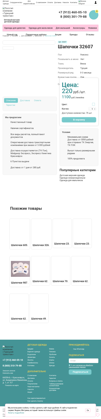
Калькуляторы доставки (54, 389)
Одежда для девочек (15, 28)
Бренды (74, 34)
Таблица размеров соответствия (56, 385)
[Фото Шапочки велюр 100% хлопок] (40, 305)
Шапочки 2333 (83, 243)
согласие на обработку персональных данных (81, 366)
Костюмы (30, 365)
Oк (88, 410)
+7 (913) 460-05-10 (73, 12)
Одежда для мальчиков (41, 28)
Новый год (12, 34)
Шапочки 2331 (63, 243)
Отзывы (90, 34)
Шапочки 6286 (41, 281)
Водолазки (31, 354)
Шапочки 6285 (20, 318)
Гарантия (52, 378)
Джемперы (31, 357)
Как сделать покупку (35, 401)
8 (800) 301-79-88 (73, 17)
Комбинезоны (32, 363)
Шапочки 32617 (42, 245)
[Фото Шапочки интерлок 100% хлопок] (20, 231)
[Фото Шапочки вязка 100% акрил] (41, 231)
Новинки (92, 28)
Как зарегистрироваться (36, 398)
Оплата (50, 2)
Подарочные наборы (36, 34)
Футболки (52, 354)
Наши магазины (33, 387)
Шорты (51, 360)
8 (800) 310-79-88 (12, 365)
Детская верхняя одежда (72, 175)
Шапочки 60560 (20, 245)
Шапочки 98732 (20, 282)
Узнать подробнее (16, 413)
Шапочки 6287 (81, 281)
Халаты (52, 357)
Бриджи (30, 349)
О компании (40, 2)
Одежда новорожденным (72, 178)
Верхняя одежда (33, 352)
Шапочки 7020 (61, 281)
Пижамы (52, 352)
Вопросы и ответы (56, 381)
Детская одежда (6, 2)
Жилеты (30, 360)
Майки (51, 349)
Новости (66, 2)
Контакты (73, 2)
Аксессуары (79, 28)
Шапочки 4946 (40, 318)
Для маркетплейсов (29, 2)
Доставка (57, 2)
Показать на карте (12, 385)
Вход (96, 2)
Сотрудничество (16, 2)
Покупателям (32, 384)
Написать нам (8, 373)
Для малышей (63, 28)
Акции (58, 34)
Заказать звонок (9, 371)
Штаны (51, 363)
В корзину (79, 119)
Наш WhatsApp (78, 349)
